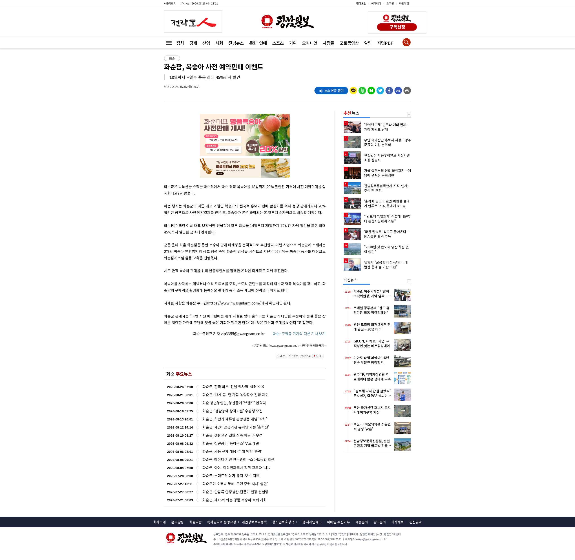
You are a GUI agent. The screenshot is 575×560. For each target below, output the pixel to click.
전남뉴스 (236, 43)
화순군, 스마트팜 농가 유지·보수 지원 (230, 475)
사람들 (328, 43)
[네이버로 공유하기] (371, 89)
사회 (219, 43)
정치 (180, 43)
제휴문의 (361, 522)
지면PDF (385, 43)
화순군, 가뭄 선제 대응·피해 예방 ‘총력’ (232, 451)
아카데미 (376, 3)
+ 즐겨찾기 (170, 3)
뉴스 (351, 113)
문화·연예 (258, 43)
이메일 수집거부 (338, 522)
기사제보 (397, 522)
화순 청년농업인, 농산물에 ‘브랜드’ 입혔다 (234, 402)
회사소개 (159, 522)
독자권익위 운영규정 (221, 522)
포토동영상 (349, 43)
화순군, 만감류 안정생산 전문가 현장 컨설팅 (235, 491)
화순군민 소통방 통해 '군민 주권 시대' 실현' (235, 483)
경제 (193, 43)
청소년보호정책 (283, 522)
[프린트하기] (407, 89)
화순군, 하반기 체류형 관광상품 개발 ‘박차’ (234, 419)
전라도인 (361, 3)
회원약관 (195, 522)
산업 (206, 43)
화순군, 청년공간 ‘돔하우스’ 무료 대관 (230, 443)
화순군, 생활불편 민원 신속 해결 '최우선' (232, 435)
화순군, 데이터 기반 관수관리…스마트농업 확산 (238, 459)
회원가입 (404, 3)
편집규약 (415, 522)
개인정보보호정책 (254, 522)
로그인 (390, 3)
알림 (368, 43)
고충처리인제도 (311, 522)
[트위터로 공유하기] (380, 89)
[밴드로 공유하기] (362, 89)
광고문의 (379, 522)
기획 (293, 43)
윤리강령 (177, 522)
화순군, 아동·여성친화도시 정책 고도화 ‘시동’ (236, 467)
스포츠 (278, 43)
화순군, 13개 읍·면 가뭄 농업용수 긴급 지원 (235, 394)
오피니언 (309, 43)
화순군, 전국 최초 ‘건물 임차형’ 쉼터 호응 (233, 386)
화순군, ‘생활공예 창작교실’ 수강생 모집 (232, 411)
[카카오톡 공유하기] (353, 89)
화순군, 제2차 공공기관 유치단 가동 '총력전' (235, 427)
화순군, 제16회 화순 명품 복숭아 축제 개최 (234, 500)
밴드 (537, 7)
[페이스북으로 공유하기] (389, 89)
